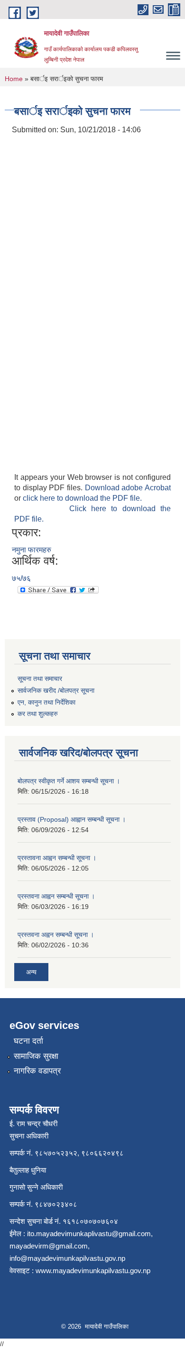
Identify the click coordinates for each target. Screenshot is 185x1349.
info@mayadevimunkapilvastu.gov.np (67, 1258)
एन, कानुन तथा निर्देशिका (46, 702)
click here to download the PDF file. (82, 498)
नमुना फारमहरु (31, 550)
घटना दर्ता (28, 1041)
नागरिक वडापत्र (37, 1070)
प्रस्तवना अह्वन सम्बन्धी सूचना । (56, 934)
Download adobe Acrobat (128, 488)
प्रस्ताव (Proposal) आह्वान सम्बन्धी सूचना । (72, 819)
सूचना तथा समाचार (40, 678)
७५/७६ (21, 578)
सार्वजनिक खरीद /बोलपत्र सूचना (56, 690)
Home (14, 79)
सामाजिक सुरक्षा (36, 1056)
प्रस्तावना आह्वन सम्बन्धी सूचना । (57, 858)
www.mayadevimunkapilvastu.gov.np (94, 1270)
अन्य (31, 972)
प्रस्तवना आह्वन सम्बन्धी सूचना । (56, 896)
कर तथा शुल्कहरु (38, 713)
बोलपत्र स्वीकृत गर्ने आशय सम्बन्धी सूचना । (69, 781)
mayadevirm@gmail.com (48, 1246)
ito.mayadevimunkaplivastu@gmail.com (89, 1234)
